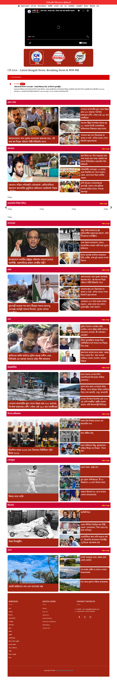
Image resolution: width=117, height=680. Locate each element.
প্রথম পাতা (33, 6)
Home (45, 608)
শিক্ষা (10, 658)
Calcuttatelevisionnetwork (64, 670)
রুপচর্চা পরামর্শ (12, 645)
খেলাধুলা (11, 622)
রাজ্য (61, 6)
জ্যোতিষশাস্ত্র (12, 638)
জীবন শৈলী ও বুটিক (14, 641)
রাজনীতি (50, 6)
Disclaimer (46, 625)
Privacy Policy (47, 618)
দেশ (65, 6)
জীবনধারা (92, 6)
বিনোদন (86, 6)
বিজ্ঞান (10, 631)
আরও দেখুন (106, 149)
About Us (46, 615)
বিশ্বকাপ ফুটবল (25, 6)
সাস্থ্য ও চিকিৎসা (13, 648)
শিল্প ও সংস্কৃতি (12, 654)
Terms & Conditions (49, 622)
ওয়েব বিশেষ (12, 618)
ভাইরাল (11, 612)
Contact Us (46, 628)
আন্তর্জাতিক (79, 6)
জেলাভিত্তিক (71, 6)
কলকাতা (56, 6)
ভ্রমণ (98, 6)
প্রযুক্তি (10, 635)
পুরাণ (10, 628)
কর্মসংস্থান (11, 625)
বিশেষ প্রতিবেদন (42, 6)
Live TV (45, 612)
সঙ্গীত (10, 651)
